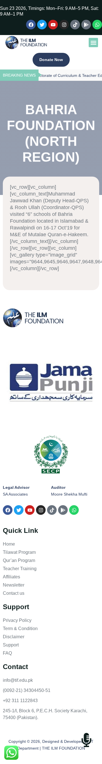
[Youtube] (53, 24)
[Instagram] (64, 24)
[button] (93, 42)
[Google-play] (86, 24)
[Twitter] (42, 24)
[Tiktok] (75, 24)
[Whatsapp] (97, 24)
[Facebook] (31, 24)
